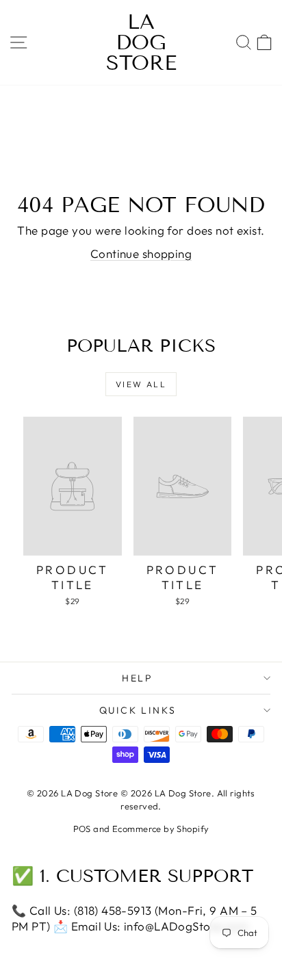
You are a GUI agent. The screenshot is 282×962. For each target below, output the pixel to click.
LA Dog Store (141, 42)
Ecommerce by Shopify (160, 828)
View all (141, 384)
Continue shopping (141, 253)
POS (82, 828)
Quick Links (138, 710)
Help (137, 678)
